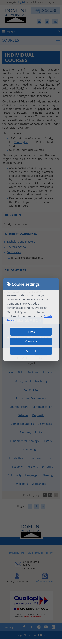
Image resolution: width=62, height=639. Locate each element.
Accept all (31, 351)
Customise (31, 341)
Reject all (31, 331)
